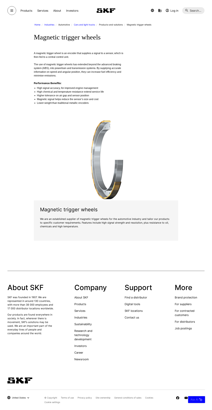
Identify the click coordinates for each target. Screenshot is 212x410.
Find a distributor (136, 297)
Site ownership (103, 397)
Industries (49, 24)
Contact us (132, 317)
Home (37, 24)
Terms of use (67, 397)
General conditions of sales (127, 397)
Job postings (183, 328)
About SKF (81, 297)
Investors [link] (72, 10)
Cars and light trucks (84, 24)
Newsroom (81, 359)
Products (80, 304)
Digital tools (132, 304)
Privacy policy (85, 397)
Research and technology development (83, 335)
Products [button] (26, 10)
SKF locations (134, 310)
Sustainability (83, 324)
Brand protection (186, 297)
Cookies (149, 397)
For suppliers (183, 304)
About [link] (57, 10)
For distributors (185, 321)
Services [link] (42, 10)
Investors (80, 346)
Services (79, 310)
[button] (152, 10)
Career (78, 352)
